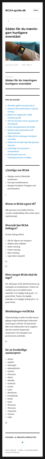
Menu (36, 10)
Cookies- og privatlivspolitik (28, 450)
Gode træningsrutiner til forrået (21, 127)
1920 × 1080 (26, 65)
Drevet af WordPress (12, 452)
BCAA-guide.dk (15, 10)
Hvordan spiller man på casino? (21, 105)
